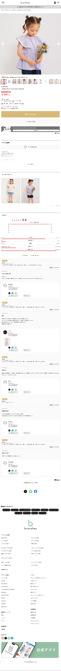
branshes (4, 86)
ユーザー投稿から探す (6, 565)
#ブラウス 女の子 (6, 510)
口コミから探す (34, 565)
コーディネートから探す (36, 562)
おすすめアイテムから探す (7, 548)
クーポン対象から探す (36, 550)
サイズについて (33, 589)
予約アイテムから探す (36, 553)
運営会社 (32, 612)
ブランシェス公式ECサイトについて (38, 578)
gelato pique (4, 606)
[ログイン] (55, 2)
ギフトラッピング (34, 598)
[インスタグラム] (2, 638)
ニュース (3, 618)
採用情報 (32, 615)
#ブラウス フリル (44, 510)
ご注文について (33, 580)
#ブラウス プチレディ (53, 510)
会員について (33, 592)
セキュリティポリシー (35, 620)
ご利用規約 (32, 618)
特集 (2, 615)
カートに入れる (32, 114)
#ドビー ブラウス (42, 513)
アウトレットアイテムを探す (37, 548)
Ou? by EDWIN (4, 586)
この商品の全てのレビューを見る (30, 482)
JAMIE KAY (3, 603)
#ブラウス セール (14, 510)
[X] (5, 638)
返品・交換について (34, 586)
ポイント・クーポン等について (37, 595)
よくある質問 (33, 601)
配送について (33, 583)
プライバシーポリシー (35, 623)
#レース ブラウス (18, 513)
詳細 (19, 100)
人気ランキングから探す (6, 558)
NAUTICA (3, 598)
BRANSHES (30, 662)
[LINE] (9, 638)
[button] (2, 43)
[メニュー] (3, 2)
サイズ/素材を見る (32, 147)
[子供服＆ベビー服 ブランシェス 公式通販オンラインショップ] (25, 2)
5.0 (24, 220)
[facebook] (12, 638)
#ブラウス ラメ (34, 513)
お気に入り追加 (31, 121)
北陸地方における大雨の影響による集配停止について (31, 7)
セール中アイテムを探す (6, 550)
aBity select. (3, 592)
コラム (2, 620)
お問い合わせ (33, 603)
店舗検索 (3, 629)
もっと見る (30, 164)
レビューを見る (14, 106)
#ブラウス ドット (26, 513)
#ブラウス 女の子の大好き (25, 510)
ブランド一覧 (4, 578)
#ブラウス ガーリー (35, 510)
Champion (3, 601)
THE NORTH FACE (5, 595)
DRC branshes (4, 583)
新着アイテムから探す (6, 553)
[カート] (58, 2)
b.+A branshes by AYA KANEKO (7, 589)
